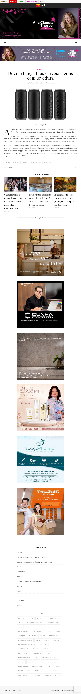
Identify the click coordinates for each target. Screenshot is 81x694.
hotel (35, 649)
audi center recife (41, 627)
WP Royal (17, 690)
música (21, 662)
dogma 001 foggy (35, 162)
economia (53, 636)
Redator (10, 167)
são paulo (22, 675)
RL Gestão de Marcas (70, 690)
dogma (24, 162)
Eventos (20, 576)
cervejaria (16, 162)
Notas (19, 591)
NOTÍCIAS (13, 1)
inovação (46, 649)
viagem (58, 675)
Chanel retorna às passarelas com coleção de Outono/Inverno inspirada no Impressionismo (15, 202)
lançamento (39, 653)
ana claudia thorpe (53, 618)
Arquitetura (53, 622)
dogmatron (47, 162)
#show (30, 618)
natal (30, 662)
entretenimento (43, 640)
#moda (21, 618)
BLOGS (42, 1)
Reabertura (37, 666)
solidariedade (33, 671)
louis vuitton (24, 657)
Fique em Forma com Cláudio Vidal (29, 581)
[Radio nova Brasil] (40, 61)
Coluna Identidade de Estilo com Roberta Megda (34, 562)
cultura (32, 636)
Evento (56, 640)
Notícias (41, 70)
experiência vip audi (26, 644)
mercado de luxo (49, 657)
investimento (24, 653)
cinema (57, 631)
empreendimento (25, 640)
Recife (48, 666)
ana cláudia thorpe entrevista (31, 622)
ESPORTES (21, 1)
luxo (36, 657)
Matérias (20, 586)
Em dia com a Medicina (25, 567)
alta (39, 618)
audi (28, 627)
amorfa (8, 162)
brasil (48, 631)
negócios (40, 662)
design (42, 636)
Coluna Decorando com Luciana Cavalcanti (32, 557)
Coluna (19, 552)
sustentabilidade (50, 671)
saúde (20, 671)
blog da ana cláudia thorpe (30, 631)
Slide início (20, 601)
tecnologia (35, 675)
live (49, 653)
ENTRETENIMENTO (32, 1)
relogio (58, 666)
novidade (52, 662)
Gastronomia (23, 649)
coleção (21, 636)
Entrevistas (21, 572)
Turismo (47, 675)
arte (20, 627)
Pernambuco (23, 666)
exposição (43, 644)
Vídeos (19, 605)
